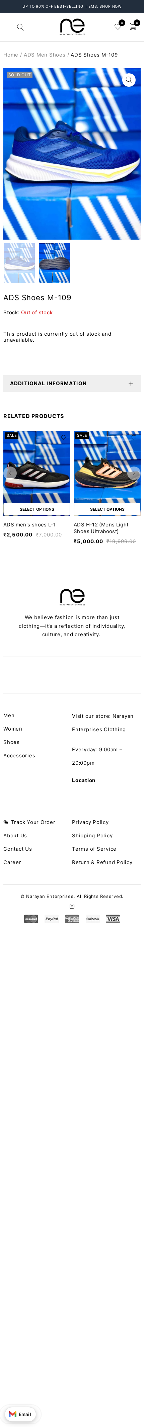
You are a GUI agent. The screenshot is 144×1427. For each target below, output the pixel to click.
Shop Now (110, 6)
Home (10, 55)
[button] (129, 80)
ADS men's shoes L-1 (29, 524)
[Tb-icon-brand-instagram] (72, 906)
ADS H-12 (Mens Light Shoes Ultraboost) (101, 527)
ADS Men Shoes (45, 55)
